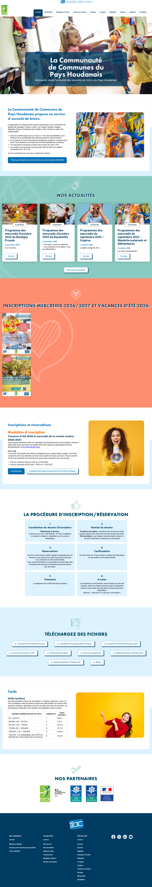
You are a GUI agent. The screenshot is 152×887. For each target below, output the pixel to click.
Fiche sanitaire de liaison (59, 653)
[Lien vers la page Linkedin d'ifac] (125, 837)
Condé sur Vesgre (79, 12)
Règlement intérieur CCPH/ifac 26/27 (67, 662)
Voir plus (11, 256)
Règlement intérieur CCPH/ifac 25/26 (129, 653)
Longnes (102, 12)
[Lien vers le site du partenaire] (45, 793)
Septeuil (133, 12)
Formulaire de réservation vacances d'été (122, 644)
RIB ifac (98, 662)
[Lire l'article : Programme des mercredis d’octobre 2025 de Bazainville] (57, 214)
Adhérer (80, 2)
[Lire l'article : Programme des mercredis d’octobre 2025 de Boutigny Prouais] (19, 214)
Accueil (38, 12)
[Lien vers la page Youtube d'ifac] (131, 837)
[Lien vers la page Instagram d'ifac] (119, 837)
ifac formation (48, 848)
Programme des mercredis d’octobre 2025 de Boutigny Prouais (18, 235)
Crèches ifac (48, 855)
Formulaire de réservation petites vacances (76, 644)
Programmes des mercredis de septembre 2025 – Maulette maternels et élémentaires (132, 237)
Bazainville (49, 12)
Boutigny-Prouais (62, 12)
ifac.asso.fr (47, 844)
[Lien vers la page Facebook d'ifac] (113, 837)
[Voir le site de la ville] (4, 10)
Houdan (93, 12)
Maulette (113, 12)
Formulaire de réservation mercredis (31, 644)
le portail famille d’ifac (31, 447)
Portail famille (16, 471)
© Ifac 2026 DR (14, 851)
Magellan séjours (49, 858)
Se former (88, 2)
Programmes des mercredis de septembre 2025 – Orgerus (92, 235)
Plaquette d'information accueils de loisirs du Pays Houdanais (52, 471)
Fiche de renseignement (92, 653)
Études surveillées (50, 862)
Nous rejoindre (71, 2)
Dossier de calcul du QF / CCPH (23, 653)
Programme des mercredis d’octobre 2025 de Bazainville (56, 234)
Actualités (143, 12)
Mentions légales (15, 844)
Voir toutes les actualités (76, 270)
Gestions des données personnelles (22, 848)
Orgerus (123, 12)
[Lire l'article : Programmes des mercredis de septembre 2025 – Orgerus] (94, 214)
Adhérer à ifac (48, 851)
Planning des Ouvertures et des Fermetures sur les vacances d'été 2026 (37, 160)
